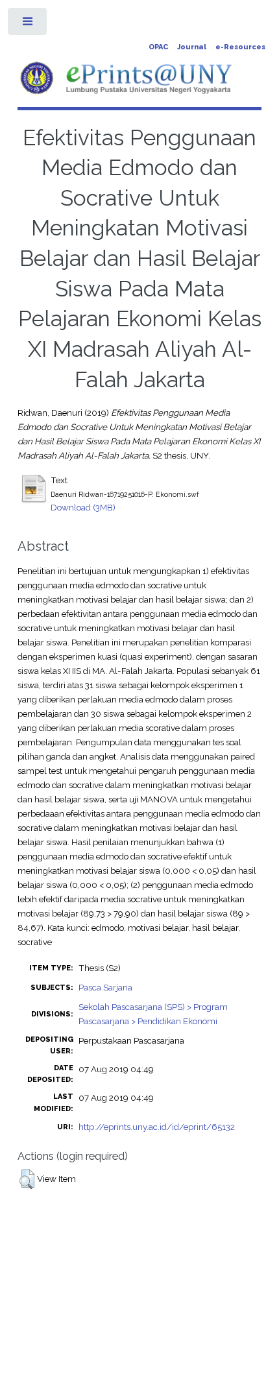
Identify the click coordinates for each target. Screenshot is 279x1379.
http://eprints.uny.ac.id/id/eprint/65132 (157, 1126)
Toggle (28, 24)
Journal (191, 47)
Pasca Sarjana (105, 987)
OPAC (158, 47)
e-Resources (240, 47)
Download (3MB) (83, 507)
